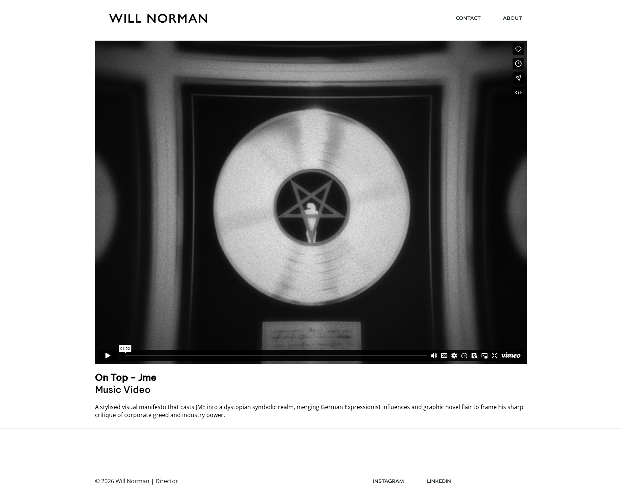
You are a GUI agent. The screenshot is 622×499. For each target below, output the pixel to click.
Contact (468, 18)
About (512, 18)
